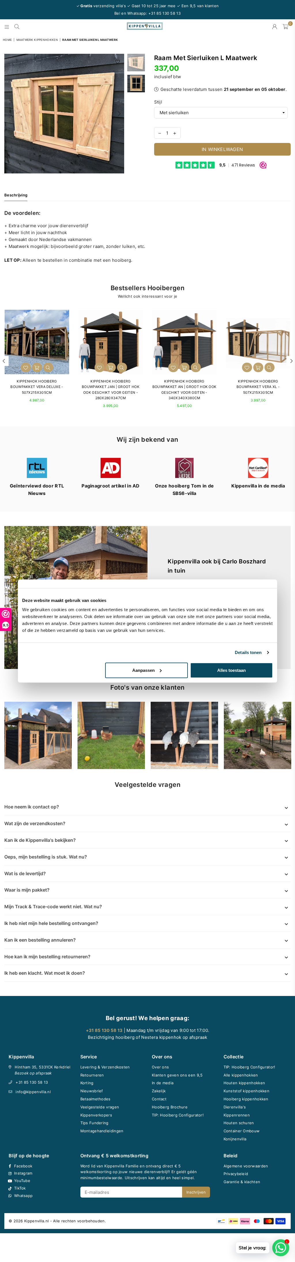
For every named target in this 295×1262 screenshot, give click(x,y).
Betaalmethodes (95, 1099)
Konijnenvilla (235, 1139)
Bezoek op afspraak (33, 1073)
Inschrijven (196, 1192)
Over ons (160, 1067)
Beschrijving (15, 195)
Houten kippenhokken (244, 1083)
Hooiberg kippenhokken (246, 1099)
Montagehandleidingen (102, 1131)
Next (119, 113)
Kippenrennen (237, 1115)
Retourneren (92, 1075)
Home (7, 39)
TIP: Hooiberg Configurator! (178, 1115)
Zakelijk (159, 1091)
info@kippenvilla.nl (33, 1091)
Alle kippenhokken (241, 1075)
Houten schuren (239, 1122)
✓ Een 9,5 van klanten (198, 5)
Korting (87, 1083)
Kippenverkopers (96, 1115)
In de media (162, 1083)
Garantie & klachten (242, 1181)
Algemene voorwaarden (246, 1166)
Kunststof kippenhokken (247, 1091)
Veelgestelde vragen (99, 1107)
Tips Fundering (94, 1122)
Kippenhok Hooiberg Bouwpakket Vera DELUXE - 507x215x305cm (36, 386)
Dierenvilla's (235, 1107)
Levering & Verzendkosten (105, 1067)
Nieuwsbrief (91, 1091)
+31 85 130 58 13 (32, 1082)
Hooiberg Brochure (170, 1107)
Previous (9, 113)
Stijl (158, 102)
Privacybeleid (236, 1173)
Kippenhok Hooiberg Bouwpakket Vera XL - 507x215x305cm (258, 386)
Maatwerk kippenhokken (37, 39)
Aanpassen (143, 670)
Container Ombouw (242, 1131)
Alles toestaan (231, 670)
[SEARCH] (17, 26)
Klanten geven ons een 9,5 (177, 1075)
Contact (159, 1099)
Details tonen (248, 652)
